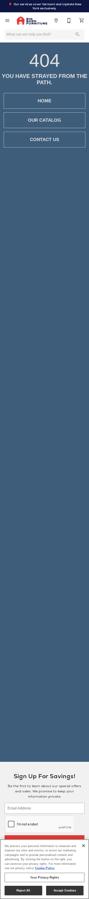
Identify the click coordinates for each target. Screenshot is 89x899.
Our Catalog (44, 120)
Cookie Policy (45, 868)
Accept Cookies (65, 890)
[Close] (84, 846)
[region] (44, 869)
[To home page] (32, 20)
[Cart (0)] (81, 20)
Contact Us (44, 139)
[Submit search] (78, 34)
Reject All (23, 890)
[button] (7, 20)
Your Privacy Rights (44, 877)
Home (44, 100)
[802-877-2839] (68, 20)
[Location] (56, 20)
